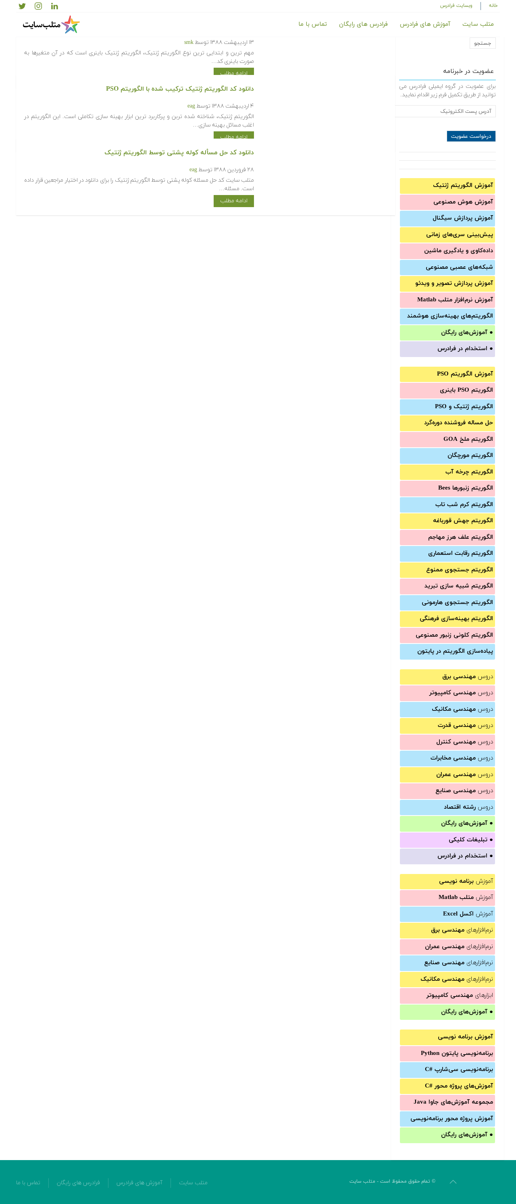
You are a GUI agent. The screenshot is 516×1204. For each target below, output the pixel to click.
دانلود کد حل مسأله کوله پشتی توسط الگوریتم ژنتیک (179, 152)
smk (189, 42)
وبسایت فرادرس (456, 5)
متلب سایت (478, 24)
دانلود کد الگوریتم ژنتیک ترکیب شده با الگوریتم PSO (180, 89)
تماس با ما (312, 24)
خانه (493, 5)
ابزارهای (460, 995)
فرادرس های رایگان (363, 24)
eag (191, 106)
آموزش (466, 881)
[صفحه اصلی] (52, 24)
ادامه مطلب (234, 73)
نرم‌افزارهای (462, 930)
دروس (467, 677)
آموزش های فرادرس (425, 24)
